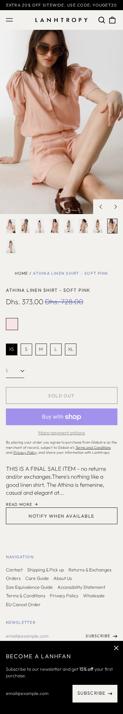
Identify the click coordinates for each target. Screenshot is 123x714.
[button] (102, 20)
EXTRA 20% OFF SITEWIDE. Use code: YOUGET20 (61, 5)
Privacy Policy (64, 596)
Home (21, 273)
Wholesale (94, 596)
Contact (14, 570)
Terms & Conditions (25, 596)
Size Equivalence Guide (29, 587)
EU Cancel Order (23, 604)
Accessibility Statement (81, 587)
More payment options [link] (61, 433)
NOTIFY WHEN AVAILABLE (61, 516)
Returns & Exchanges (90, 570)
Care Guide (37, 578)
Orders (13, 578)
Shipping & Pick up (45, 570)
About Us (62, 578)
